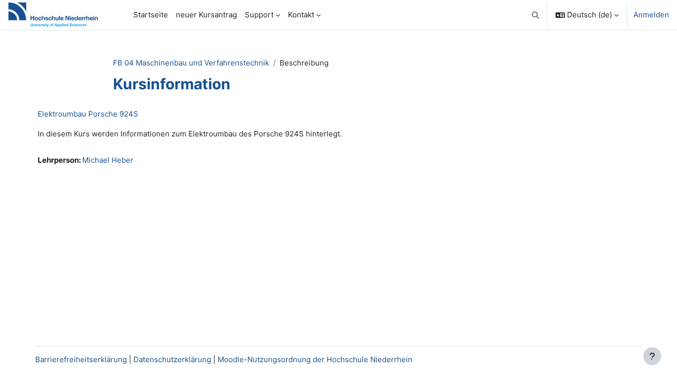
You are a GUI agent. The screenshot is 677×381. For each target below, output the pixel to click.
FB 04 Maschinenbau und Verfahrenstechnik (191, 62)
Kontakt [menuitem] (301, 14)
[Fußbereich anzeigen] (652, 356)
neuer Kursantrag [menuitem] (206, 14)
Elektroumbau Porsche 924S (88, 114)
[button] (536, 15)
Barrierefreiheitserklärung (81, 359)
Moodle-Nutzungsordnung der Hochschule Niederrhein (315, 359)
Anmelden (651, 14)
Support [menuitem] (259, 14)
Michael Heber (107, 160)
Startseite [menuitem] (150, 14)
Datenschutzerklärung (172, 359)
